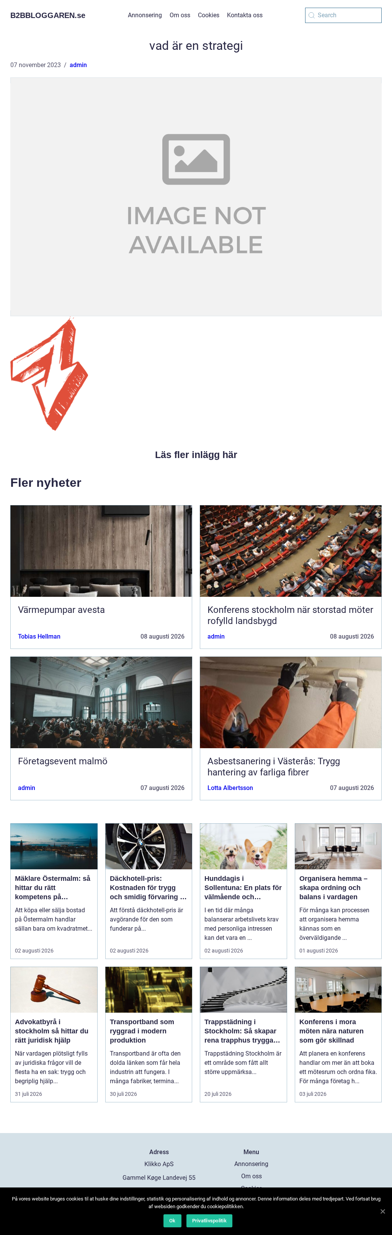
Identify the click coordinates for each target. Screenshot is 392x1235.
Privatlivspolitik (209, 1221)
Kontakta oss (245, 15)
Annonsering (145, 15)
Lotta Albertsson (230, 788)
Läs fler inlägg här (196, 454)
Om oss (180, 15)
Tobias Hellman (39, 636)
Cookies (208, 15)
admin (78, 65)
